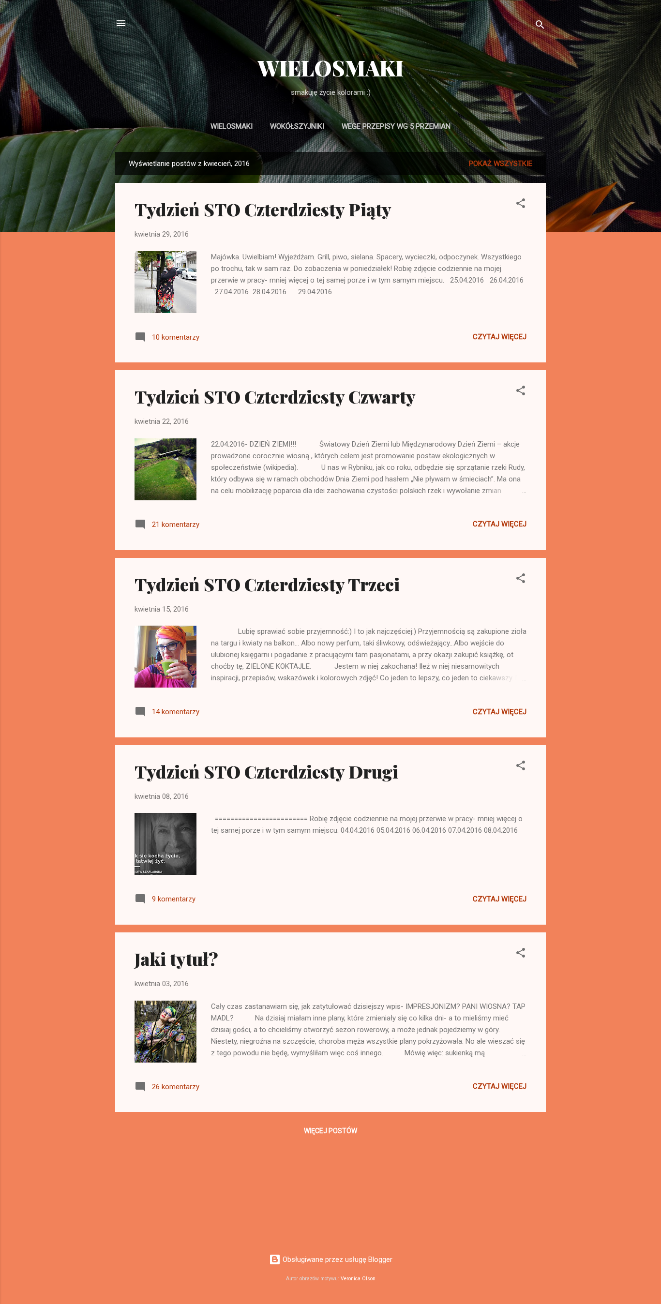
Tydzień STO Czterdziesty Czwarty (275, 396)
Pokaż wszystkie (500, 163)
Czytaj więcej (499, 336)
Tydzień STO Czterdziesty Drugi (266, 771)
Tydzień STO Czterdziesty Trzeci (267, 584)
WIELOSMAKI (331, 67)
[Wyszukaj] (540, 26)
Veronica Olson (358, 1278)
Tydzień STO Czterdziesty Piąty (263, 209)
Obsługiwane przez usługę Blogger (336, 1259)
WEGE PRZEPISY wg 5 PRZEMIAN (396, 126)
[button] (520, 204)
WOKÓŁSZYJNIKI (297, 126)
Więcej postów (330, 1131)
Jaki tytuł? (176, 958)
